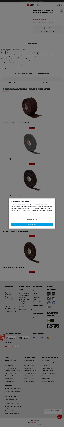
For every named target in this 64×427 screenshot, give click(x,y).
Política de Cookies (48, 210)
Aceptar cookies (32, 224)
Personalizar (32, 215)
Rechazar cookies (32, 219)
